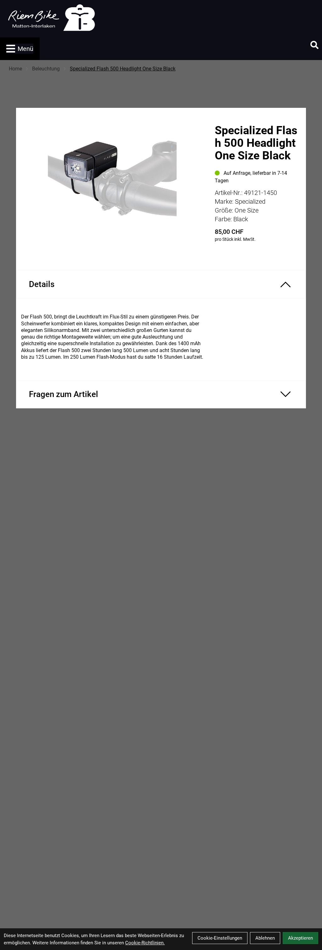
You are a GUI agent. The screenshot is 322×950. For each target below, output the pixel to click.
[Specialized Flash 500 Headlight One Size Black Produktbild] (112, 181)
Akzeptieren (300, 938)
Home (15, 69)
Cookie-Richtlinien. (145, 943)
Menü (25, 48)
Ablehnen (265, 938)
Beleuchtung (46, 69)
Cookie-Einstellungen (219, 938)
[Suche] (314, 44)
